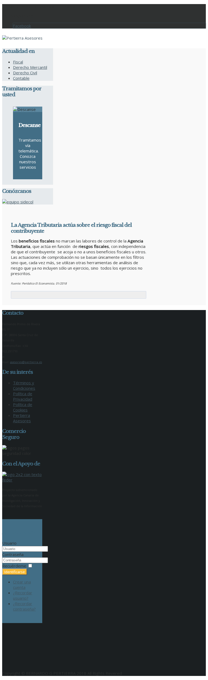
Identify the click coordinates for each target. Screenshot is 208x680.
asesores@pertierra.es (26, 362)
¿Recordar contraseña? (24, 606)
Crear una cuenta (22, 584)
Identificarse (14, 571)
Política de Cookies (22, 407)
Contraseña (13, 554)
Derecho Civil (25, 72)
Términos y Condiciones (24, 385)
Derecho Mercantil (30, 67)
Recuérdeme (14, 566)
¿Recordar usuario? (22, 595)
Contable (21, 78)
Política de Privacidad (22, 396)
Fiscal (18, 62)
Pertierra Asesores (22, 418)
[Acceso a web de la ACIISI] (22, 480)
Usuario (9, 543)
